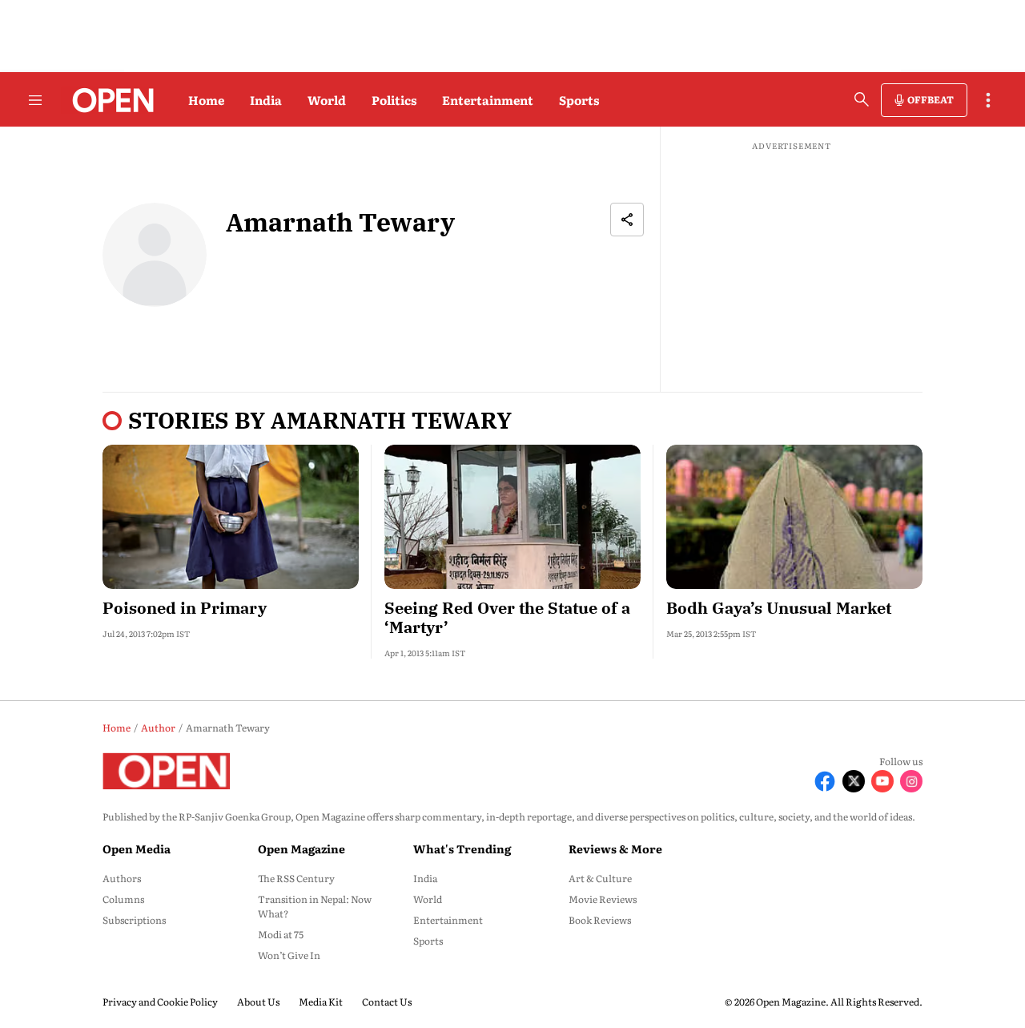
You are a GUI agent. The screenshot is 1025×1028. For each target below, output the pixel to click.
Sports (579, 100)
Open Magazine (301, 849)
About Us (258, 1001)
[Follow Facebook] (825, 781)
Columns (123, 899)
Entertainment (487, 100)
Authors (121, 878)
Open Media (136, 849)
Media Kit (321, 1001)
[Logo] (108, 100)
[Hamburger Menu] (35, 100)
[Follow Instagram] (911, 781)
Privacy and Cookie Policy (160, 1001)
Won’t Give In (289, 955)
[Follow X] (853, 781)
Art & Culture (600, 878)
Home (206, 100)
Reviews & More (615, 849)
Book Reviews (600, 920)
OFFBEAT (930, 99)
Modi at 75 (280, 934)
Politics (394, 100)
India (266, 100)
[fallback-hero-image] (230, 517)
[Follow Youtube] (882, 781)
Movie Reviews (603, 899)
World (327, 100)
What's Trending (462, 849)
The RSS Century (296, 878)
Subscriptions (134, 920)
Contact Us (387, 1001)
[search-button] (861, 99)
